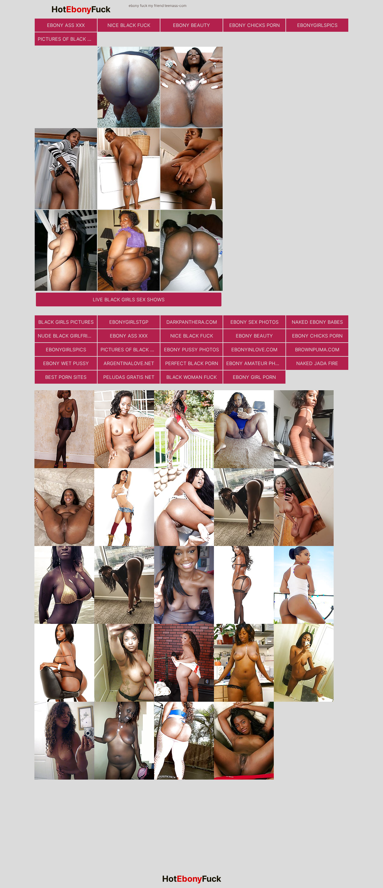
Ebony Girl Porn (254, 377)
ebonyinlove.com (254, 350)
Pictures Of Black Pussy (67, 39)
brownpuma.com (317, 350)
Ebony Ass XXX (66, 25)
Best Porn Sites (65, 377)
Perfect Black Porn (191, 363)
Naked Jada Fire (317, 363)
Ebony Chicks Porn (254, 25)
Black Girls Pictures (66, 322)
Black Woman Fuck (191, 377)
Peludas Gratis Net (128, 377)
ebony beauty (191, 25)
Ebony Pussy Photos (191, 350)
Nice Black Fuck (128, 25)
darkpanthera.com (191, 322)
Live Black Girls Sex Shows (129, 299)
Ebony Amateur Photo (255, 363)
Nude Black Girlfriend (67, 336)
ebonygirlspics (317, 25)
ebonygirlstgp (128, 322)
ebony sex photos (254, 322)
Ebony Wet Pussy (66, 363)
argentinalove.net (129, 363)
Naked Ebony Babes (317, 322)
